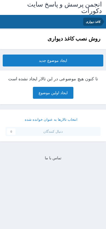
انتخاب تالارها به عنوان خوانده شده (52, 119)
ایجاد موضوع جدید (53, 60)
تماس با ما (53, 157)
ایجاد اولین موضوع (53, 92)
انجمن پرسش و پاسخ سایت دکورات (64, 7)
